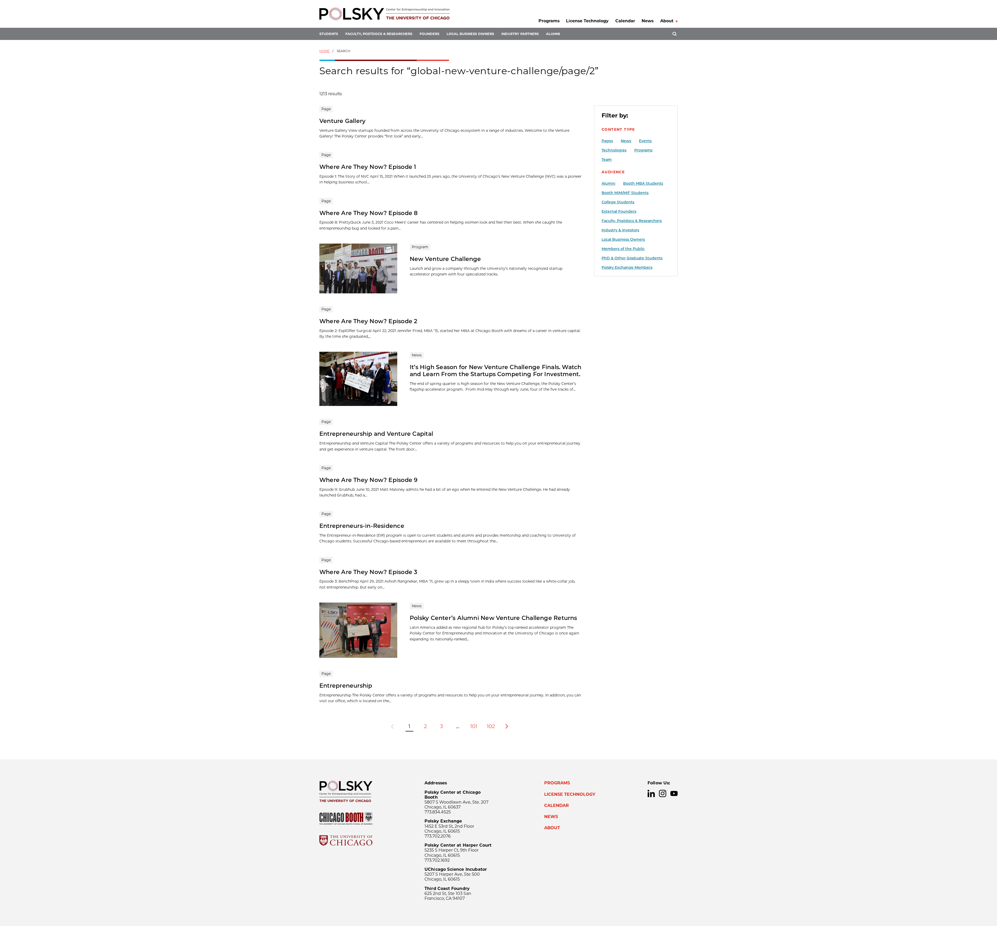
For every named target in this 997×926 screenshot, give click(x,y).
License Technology (587, 20)
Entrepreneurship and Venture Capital (376, 433)
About (666, 20)
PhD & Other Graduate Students (632, 258)
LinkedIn (651, 793)
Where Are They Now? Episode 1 (367, 166)
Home (324, 51)
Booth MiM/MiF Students (625, 192)
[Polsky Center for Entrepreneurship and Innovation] (384, 13)
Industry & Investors (620, 230)
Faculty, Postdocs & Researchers (378, 34)
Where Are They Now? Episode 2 (368, 321)
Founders (429, 34)
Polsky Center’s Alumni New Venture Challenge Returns (493, 617)
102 (491, 726)
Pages (607, 141)
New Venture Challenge (445, 258)
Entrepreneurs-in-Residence (361, 525)
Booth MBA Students (643, 183)
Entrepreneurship (345, 685)
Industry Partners (520, 34)
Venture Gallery (342, 121)
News (648, 20)
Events (645, 141)
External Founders (619, 211)
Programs (549, 20)
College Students (618, 202)
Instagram (662, 793)
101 (473, 726)
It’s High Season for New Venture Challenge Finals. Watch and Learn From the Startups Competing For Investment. (496, 370)
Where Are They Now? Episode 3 (368, 572)
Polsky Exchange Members (627, 267)
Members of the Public (623, 248)
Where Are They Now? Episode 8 (368, 213)
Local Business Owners (470, 34)
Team (607, 159)
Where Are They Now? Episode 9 (368, 479)
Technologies (614, 150)
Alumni (553, 34)
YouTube (674, 793)
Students (328, 34)
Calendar (625, 20)
